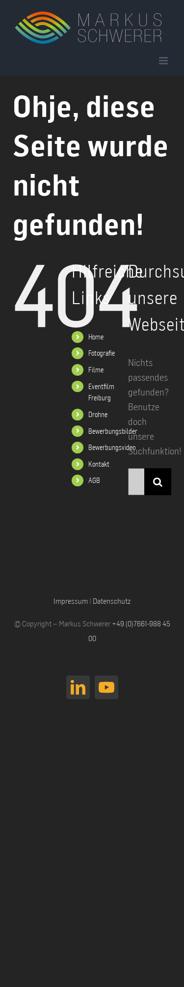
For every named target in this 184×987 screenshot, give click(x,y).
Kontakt (98, 464)
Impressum (70, 601)
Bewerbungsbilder (112, 431)
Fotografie (101, 353)
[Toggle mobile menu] (164, 61)
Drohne (97, 414)
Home (96, 337)
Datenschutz (112, 601)
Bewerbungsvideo (111, 447)
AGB (94, 480)
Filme (96, 370)
